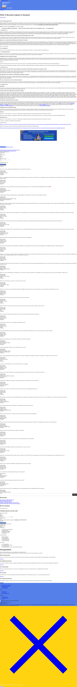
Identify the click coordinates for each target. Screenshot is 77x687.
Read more (2, 564)
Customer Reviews (5, 3)
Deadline (1, 156)
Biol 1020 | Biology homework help (6, 500)
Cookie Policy (4, 591)
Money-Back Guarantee (6, 586)
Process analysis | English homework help (7, 499)
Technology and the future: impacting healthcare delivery (9, 502)
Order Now (2, 9)
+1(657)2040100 (9, 7)
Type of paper (2, 152)
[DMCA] (2, 601)
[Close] (38, 682)
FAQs (3, 4)
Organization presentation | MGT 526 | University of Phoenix (10, 503)
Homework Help (3, 17)
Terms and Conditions (5, 593)
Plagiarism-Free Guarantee (6, 2)
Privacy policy (4, 592)
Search (1, 493)
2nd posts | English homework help (6, 501)
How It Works (4, 5)
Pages (1, 158)
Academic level (2, 154)
